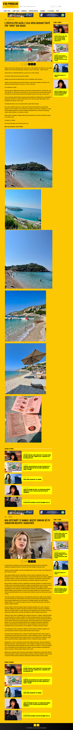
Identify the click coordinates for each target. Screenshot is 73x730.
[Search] (60, 6)
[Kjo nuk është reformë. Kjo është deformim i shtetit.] (13, 502)
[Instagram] (38, 725)
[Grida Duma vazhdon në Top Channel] (13, 479)
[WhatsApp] (34, 64)
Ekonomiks (25, 464)
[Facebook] (29, 64)
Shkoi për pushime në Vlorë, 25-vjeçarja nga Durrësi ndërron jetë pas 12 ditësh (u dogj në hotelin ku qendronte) (36, 491)
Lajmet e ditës (11, 19)
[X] (32, 64)
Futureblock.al (44, 727)
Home (6, 19)
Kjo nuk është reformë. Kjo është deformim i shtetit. (36, 502)
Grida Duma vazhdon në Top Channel (32, 479)
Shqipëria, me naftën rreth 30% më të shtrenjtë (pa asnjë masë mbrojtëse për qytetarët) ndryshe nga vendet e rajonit (36, 468)
